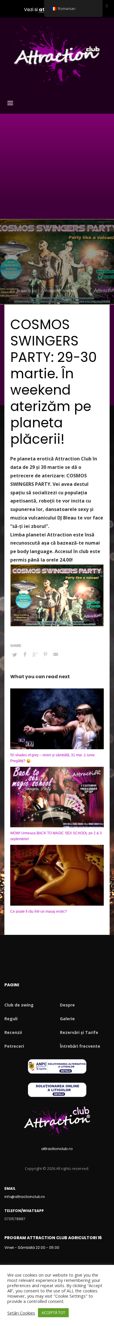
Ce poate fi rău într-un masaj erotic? (38, 911)
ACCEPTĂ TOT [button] (53, 1312)
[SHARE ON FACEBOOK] (24, 654)
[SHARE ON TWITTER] (14, 654)
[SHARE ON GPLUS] (35, 654)
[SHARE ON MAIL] (55, 654)
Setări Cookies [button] (21, 1312)
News (70, 291)
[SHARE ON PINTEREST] (45, 654)
